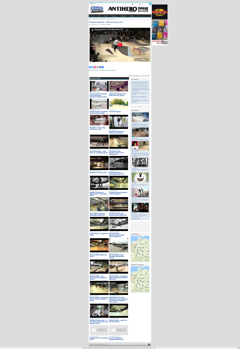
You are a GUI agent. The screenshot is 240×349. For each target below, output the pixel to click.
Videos (105, 16)
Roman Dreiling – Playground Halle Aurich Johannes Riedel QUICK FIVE (118, 277)
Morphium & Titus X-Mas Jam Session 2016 (98, 128)
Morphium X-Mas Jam (111, 70)
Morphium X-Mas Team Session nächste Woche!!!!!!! (118, 214)
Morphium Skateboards (100, 70)
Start (92, 16)
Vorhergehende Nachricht (134, 75)
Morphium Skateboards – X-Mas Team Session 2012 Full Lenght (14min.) (99, 321)
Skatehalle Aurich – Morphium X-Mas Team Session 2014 (116, 152)
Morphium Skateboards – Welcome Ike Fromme (117, 132)
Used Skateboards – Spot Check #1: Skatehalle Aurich (99, 152)
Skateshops (114, 16)
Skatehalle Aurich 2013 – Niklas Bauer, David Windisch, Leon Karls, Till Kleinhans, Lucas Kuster (118, 299)
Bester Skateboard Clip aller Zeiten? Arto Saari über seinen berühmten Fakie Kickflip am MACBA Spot (140, 90)
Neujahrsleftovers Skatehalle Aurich (99, 338)
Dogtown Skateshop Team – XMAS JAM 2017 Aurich (118, 94)
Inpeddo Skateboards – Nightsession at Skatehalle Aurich (98, 193)
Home (90, 18)
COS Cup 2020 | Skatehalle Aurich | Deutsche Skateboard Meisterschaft (98, 95)
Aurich (93, 70)
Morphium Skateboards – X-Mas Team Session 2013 (106, 22)
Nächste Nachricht (145, 75)
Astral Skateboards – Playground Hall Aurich (116, 338)
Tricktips (132, 16)
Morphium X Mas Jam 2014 (98, 172)
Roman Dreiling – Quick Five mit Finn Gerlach (118, 321)
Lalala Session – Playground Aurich (99, 234)
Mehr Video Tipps (136, 218)
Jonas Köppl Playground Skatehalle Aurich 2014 (97, 214)
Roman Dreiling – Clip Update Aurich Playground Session (98, 277)
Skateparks (123, 16)
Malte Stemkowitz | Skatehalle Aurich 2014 (116, 173)
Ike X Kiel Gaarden (115, 112)
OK (154, 347)
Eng (138, 16)
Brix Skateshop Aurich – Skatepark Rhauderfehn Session (116, 256)
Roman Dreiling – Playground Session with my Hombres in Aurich (99, 298)
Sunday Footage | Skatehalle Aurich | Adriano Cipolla (99, 112)
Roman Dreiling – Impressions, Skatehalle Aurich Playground (116, 234)
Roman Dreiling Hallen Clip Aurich (98, 255)
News (99, 16)
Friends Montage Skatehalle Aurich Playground (118, 193)
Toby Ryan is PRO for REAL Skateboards (140, 85)
